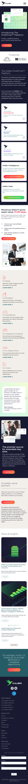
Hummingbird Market (6, 705)
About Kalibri (4, 733)
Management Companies (7, 718)
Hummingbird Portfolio (6, 709)
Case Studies (4, 746)
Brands (3, 722)
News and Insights (5, 744)
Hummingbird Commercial (7, 700)
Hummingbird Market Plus (7, 702)
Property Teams (5, 724)
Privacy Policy (22, 779)
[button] (24, 3)
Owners (3, 715)
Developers (4, 720)
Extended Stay (4, 727)
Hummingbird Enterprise (7, 707)
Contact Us (4, 737)
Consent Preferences (14, 780)
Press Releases (5, 748)
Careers (3, 735)
